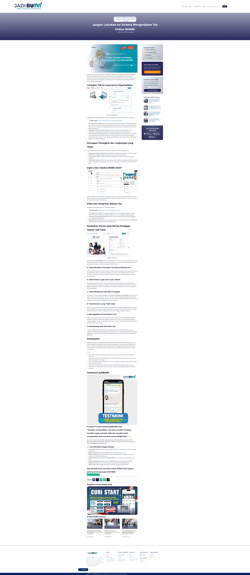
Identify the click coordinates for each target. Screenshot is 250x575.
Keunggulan (197, 6)
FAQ (215, 6)
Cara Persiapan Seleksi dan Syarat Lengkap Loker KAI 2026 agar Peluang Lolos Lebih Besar (129, 532)
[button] (89, 400)
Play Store (118, 449)
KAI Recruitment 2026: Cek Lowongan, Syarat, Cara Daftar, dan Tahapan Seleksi (112, 532)
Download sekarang (131, 198)
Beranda (184, 6)
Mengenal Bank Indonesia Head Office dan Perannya (109, 210)
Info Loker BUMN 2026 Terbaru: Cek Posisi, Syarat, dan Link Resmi (155, 120)
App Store (124, 449)
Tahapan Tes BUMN (121, 19)
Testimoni (209, 6)
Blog (190, 6)
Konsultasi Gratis (153, 72)
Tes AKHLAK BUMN (130, 19)
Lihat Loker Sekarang (152, 90)
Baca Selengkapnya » (90, 536)
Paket (203, 6)
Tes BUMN (125, 20)
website (93, 451)
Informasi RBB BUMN (130, 17)
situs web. (124, 452)
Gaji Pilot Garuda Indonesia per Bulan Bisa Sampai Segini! (110, 120)
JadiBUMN (98, 196)
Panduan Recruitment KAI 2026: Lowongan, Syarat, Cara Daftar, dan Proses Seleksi (94, 532)
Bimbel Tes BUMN (120, 17)
